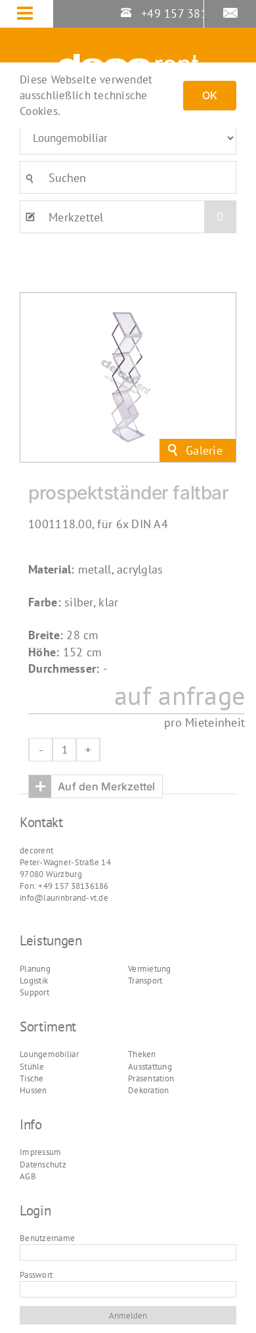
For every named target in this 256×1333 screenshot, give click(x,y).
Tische (32, 1078)
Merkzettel (136, 217)
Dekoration (148, 1090)
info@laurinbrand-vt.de (64, 897)
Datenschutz (43, 1164)
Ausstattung (150, 1066)
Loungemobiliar (49, 1054)
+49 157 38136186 (190, 13)
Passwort (36, 1274)
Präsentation (151, 1078)
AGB (28, 1176)
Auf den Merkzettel (94, 786)
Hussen (33, 1090)
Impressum (40, 1152)
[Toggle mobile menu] (35, 15)
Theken (142, 1054)
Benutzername (47, 1238)
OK (209, 95)
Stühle (32, 1066)
